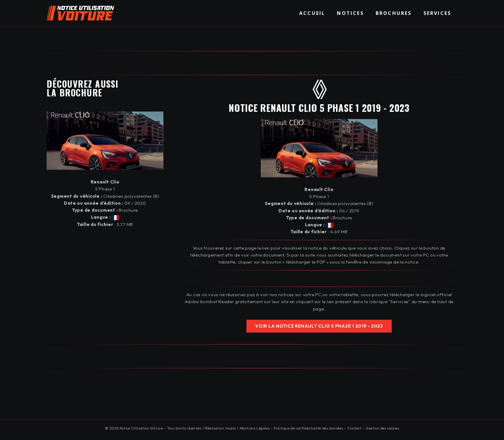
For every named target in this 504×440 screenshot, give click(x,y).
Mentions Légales (255, 428)
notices (350, 13)
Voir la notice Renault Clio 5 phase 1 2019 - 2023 (319, 326)
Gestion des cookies (382, 428)
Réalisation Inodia (220, 428)
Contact (354, 428)
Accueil (312, 13)
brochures (394, 13)
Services (438, 13)
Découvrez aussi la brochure (83, 88)
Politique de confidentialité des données (308, 428)
